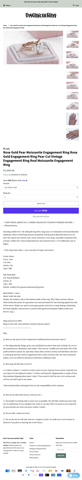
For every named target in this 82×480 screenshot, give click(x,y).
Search (31, 443)
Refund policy (34, 458)
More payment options (41, 216)
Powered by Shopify (49, 467)
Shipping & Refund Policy (37, 449)
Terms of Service (34, 455)
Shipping (6, 174)
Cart (77, 5)
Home (5, 25)
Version (6, 183)
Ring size (6, 193)
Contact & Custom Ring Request (40, 446)
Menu (8, 5)
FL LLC (40, 467)
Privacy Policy (34, 452)
